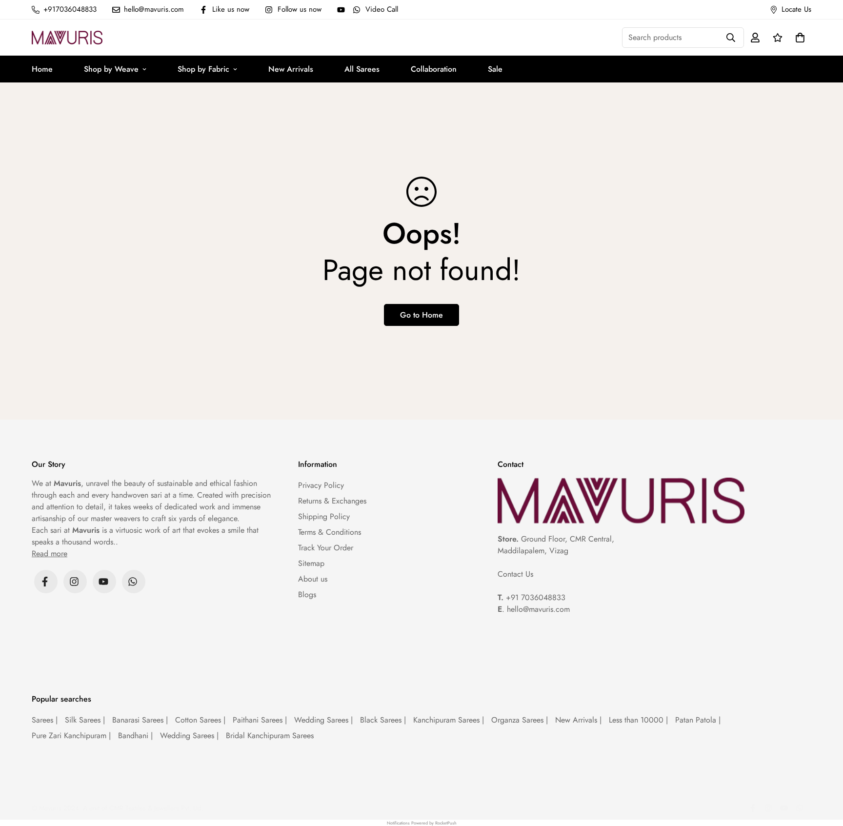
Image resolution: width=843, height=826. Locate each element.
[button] (798, 37)
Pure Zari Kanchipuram (71, 735)
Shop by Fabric (203, 69)
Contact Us (515, 574)
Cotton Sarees (200, 719)
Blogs (307, 594)
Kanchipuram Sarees (448, 719)
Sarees (45, 719)
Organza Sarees (519, 719)
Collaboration (434, 69)
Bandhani (135, 735)
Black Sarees (383, 719)
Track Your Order (325, 547)
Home (42, 69)
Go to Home (421, 315)
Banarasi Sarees (140, 719)
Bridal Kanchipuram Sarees (270, 735)
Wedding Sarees (323, 719)
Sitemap (311, 563)
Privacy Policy (321, 485)
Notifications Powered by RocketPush (422, 823)
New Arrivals (290, 69)
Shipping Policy (324, 516)
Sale (495, 69)
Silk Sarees (85, 719)
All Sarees (362, 69)
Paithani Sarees (260, 719)
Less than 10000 (638, 719)
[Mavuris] (67, 37)
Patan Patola (698, 719)
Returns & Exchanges (332, 500)
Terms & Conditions (329, 532)
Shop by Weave (111, 69)
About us (312, 578)
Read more (49, 553)
